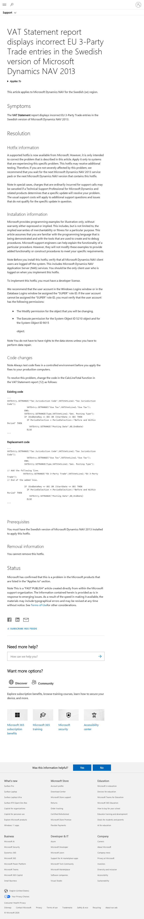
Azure (53, 841)
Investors (101, 864)
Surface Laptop (10, 791)
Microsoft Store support (61, 797)
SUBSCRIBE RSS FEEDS (23, 628)
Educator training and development (112, 814)
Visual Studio (56, 880)
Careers (100, 841)
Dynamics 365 (10, 852)
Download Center (58, 791)
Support (8, 12)
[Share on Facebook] (9, 619)
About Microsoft (104, 847)
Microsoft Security (12, 847)
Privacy (39, 907)
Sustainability (103, 880)
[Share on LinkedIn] (16, 619)
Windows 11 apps (11, 825)
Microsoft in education (107, 786)
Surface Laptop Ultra (13, 797)
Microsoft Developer (59, 847)
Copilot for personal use (14, 814)
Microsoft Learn (57, 852)
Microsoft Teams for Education (110, 797)
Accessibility (102, 875)
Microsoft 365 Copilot (13, 875)
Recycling (97, 907)
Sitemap (7, 907)
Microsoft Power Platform (15, 864)
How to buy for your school (108, 808)
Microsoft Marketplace (60, 869)
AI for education (104, 825)
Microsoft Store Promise (61, 819)
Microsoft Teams (11, 869)
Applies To (15, 81)
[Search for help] (12, 4)
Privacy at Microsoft (105, 858)
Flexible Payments (58, 825)
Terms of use (52, 907)
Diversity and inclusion (107, 869)
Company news (103, 852)
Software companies (59, 875)
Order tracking (57, 808)
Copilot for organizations (14, 808)
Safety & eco (82, 907)
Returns (54, 802)
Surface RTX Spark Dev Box (15, 802)
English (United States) (19, 890)
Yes (82, 767)
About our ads (111, 907)
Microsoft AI (9, 841)
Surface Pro (9, 786)
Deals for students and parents (110, 819)
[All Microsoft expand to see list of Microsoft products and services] (4, 5)
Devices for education (106, 791)
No (102, 767)
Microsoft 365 (10, 858)
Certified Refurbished (60, 814)
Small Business (10, 880)
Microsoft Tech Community (62, 864)
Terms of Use (39, 605)
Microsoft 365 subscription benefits (15, 729)
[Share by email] (24, 619)
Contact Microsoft (23, 907)
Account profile (57, 786)
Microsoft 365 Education (107, 802)
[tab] (19, 682)
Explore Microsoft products (15, 819)
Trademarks (67, 907)
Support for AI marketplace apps (64, 858)
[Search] (100, 656)
